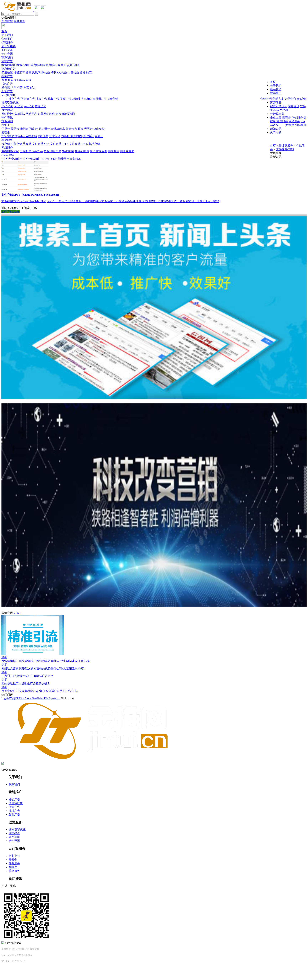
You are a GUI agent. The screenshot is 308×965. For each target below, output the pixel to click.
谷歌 (28, 80)
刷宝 (26, 87)
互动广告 (7, 91)
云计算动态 (58, 128)
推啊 (53, 72)
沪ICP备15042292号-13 (13, 961)
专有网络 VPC (10, 151)
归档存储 (94, 143)
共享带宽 (113, 151)
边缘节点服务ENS (69, 158)
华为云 (24, 128)
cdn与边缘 (7, 155)
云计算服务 (8, 46)
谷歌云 (70, 128)
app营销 (302, 98)
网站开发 (31, 113)
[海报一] (154, 397)
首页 (4, 31)
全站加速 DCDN (38, 158)
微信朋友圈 (41, 65)
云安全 (5, 132)
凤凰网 (36, 72)
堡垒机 (65, 136)
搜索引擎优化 (10, 102)
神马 (22, 80)
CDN (4, 158)
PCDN (53, 158)
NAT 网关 (68, 151)
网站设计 (7, 113)
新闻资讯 (7, 50)
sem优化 (29, 106)
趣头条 (45, 72)
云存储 (5, 143)
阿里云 (5, 128)
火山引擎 (99, 128)
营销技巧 (266, 98)
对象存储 (16, 143)
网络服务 (7, 147)
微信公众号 (56, 65)
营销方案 (278, 98)
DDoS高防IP (9, 136)
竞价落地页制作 (66, 113)
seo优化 (18, 106)
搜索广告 (7, 76)
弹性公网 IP (82, 151)
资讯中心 (290, 98)
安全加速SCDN (18, 158)
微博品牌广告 (25, 65)
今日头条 (73, 72)
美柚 (82, 72)
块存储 (27, 143)
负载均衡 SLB (52, 151)
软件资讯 (7, 117)
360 (16, 80)
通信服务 (301, 125)
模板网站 (19, 113)
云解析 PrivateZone (31, 151)
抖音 (20, 87)
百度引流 (19, 21)
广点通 (68, 65)
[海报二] (154, 605)
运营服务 (7, 42)
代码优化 (7, 106)
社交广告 (7, 61)
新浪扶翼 (7, 72)
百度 (4, 80)
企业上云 (7, 125)
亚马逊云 (44, 128)
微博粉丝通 (8, 65)
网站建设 (7, 110)
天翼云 (88, 128)
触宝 (89, 72)
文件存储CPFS (59, 143)
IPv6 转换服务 (98, 151)
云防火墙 (54, 136)
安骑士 (99, 136)
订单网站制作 (46, 113)
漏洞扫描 (76, 136)
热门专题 (7, 53)
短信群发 (7, 21)
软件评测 (7, 121)
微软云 (79, 128)
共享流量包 (127, 151)
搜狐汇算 (19, 72)
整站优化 (40, 106)
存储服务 (7, 140)
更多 (17, 612)
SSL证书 (43, 136)
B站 (32, 87)
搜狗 (11, 80)
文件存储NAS (40, 143)
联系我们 (7, 57)
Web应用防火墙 (27, 136)
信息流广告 (8, 68)
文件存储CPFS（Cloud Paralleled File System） (32, 698)
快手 (13, 87)
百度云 (33, 128)
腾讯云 (15, 128)
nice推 (5, 95)
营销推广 (7, 38)
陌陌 (76, 65)
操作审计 (88, 136)
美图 (28, 72)
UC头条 (62, 72)
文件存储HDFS (78, 143)
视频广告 (7, 83)
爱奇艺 (5, 87)
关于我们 (7, 35)
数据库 (290, 125)
